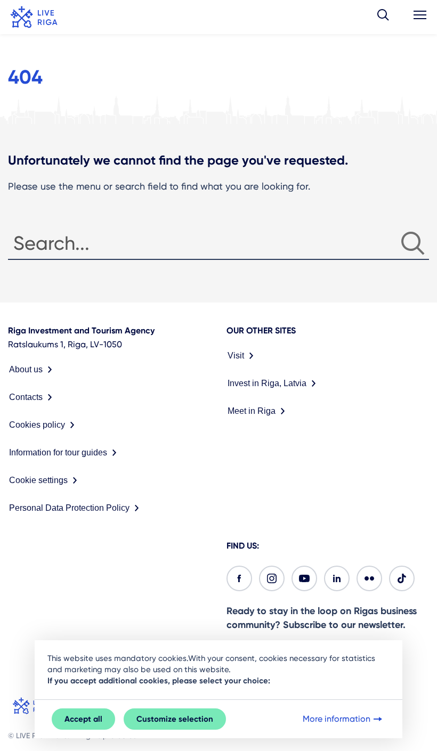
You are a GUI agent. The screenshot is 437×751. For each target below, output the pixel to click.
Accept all (83, 719)
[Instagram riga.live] (272, 578)
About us (26, 369)
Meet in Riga (252, 410)
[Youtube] (304, 578)
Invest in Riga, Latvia (267, 383)
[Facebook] (239, 578)
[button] (383, 17)
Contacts (26, 397)
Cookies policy (37, 424)
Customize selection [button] (174, 719)
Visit (236, 355)
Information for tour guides (58, 452)
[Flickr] (369, 578)
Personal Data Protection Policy (69, 507)
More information (336, 719)
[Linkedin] (337, 578)
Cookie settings (38, 480)
